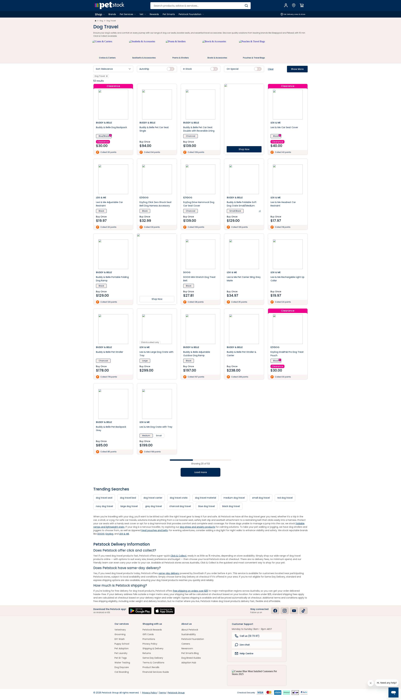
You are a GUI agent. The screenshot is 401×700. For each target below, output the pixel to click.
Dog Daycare (122, 667)
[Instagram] (284, 610)
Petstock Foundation (192, 639)
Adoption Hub (188, 662)
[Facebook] (275, 610)
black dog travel (231, 506)
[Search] (246, 5)
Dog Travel (111, 20)
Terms (162, 692)
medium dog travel (234, 497)
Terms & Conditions (153, 662)
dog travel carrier (152, 497)
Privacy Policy (150, 643)
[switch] (170, 69)
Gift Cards (148, 634)
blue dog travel (206, 506)
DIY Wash (120, 639)
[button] (113, 69)
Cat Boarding (122, 672)
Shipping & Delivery (153, 648)
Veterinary (120, 629)
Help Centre (246, 653)
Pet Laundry (121, 653)
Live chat (245, 644)
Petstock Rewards (152, 629)
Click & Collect (178, 555)
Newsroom (187, 648)
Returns (147, 653)
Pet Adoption (122, 648)
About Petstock (189, 629)
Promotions (149, 639)
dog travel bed (128, 497)
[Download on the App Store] (164, 610)
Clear (271, 69)
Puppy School (122, 643)
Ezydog (109, 533)
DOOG (100, 533)
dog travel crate (178, 497)
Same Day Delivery (153, 657)
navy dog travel (104, 506)
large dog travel (129, 506)
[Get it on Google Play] (140, 610)
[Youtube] (294, 610)
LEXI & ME (124, 533)
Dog (101, 20)
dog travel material (205, 497)
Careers (185, 643)
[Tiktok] (303, 610)
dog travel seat (104, 497)
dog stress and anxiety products (197, 526)
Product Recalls (151, 667)
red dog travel (285, 497)
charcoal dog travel (180, 506)
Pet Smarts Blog (190, 653)
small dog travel (261, 497)
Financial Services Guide (156, 672)
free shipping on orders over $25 (190, 590)
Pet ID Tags (121, 657)
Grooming (120, 634)
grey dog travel (153, 506)
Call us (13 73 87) (249, 636)
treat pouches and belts (154, 530)
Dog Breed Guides (191, 657)
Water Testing (122, 662)
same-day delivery (169, 573)
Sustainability (188, 634)
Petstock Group (176, 692)
